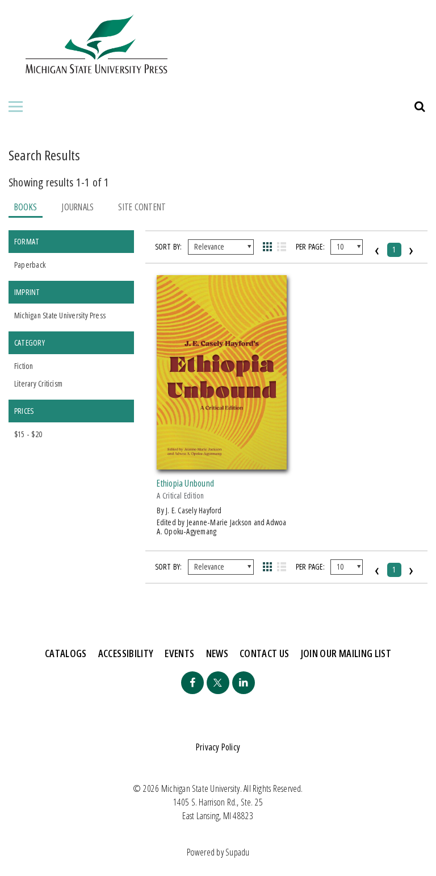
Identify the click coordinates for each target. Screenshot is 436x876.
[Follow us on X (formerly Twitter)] (218, 682)
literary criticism (38, 383)
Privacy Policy (218, 747)
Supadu (237, 852)
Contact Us (265, 653)
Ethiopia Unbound (185, 483)
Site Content (142, 207)
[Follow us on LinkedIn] (243, 682)
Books (25, 207)
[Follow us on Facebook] (192, 682)
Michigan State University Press (60, 315)
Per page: (310, 246)
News (217, 653)
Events (179, 653)
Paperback (29, 264)
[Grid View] (267, 246)
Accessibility (126, 653)
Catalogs (66, 653)
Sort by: (168, 246)
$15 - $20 (28, 434)
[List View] (281, 246)
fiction (23, 365)
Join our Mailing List (346, 653)
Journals (77, 207)
